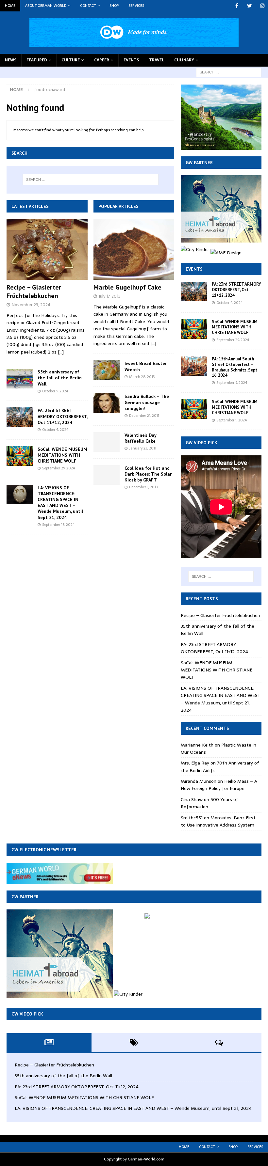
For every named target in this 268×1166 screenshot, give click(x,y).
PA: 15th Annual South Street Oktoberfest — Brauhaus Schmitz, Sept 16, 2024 (234, 367)
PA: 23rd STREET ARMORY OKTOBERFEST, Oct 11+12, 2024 (62, 416)
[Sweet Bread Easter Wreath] (106, 370)
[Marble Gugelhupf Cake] (134, 249)
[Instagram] (262, 5)
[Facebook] (237, 5)
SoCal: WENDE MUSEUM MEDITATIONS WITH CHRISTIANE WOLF (62, 455)
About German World (45, 5)
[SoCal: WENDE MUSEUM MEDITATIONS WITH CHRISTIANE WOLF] (20, 456)
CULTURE (70, 60)
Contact (88, 5)
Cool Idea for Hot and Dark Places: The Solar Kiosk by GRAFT (148, 474)
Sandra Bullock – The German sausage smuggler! (147, 402)
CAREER (101, 60)
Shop (114, 5)
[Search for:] (228, 71)
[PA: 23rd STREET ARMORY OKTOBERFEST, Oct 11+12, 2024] (20, 417)
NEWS (10, 60)
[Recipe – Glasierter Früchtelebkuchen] (47, 249)
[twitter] (249, 5)
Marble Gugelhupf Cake (127, 287)
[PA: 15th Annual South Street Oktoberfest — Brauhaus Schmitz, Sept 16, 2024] (194, 366)
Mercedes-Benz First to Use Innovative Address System (218, 821)
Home (10, 5)
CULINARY (184, 60)
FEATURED (36, 60)
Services (136, 5)
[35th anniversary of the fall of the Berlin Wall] (20, 378)
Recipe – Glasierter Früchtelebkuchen (34, 291)
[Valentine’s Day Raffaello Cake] (106, 442)
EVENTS (131, 60)
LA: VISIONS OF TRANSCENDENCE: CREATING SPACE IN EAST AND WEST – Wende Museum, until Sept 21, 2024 (60, 502)
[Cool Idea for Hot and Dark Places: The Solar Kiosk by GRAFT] (106, 475)
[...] (61, 351)
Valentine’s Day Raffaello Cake (140, 438)
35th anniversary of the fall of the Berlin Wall (60, 377)
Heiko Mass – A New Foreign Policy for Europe (219, 785)
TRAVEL (156, 60)
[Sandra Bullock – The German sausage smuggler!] (106, 403)
